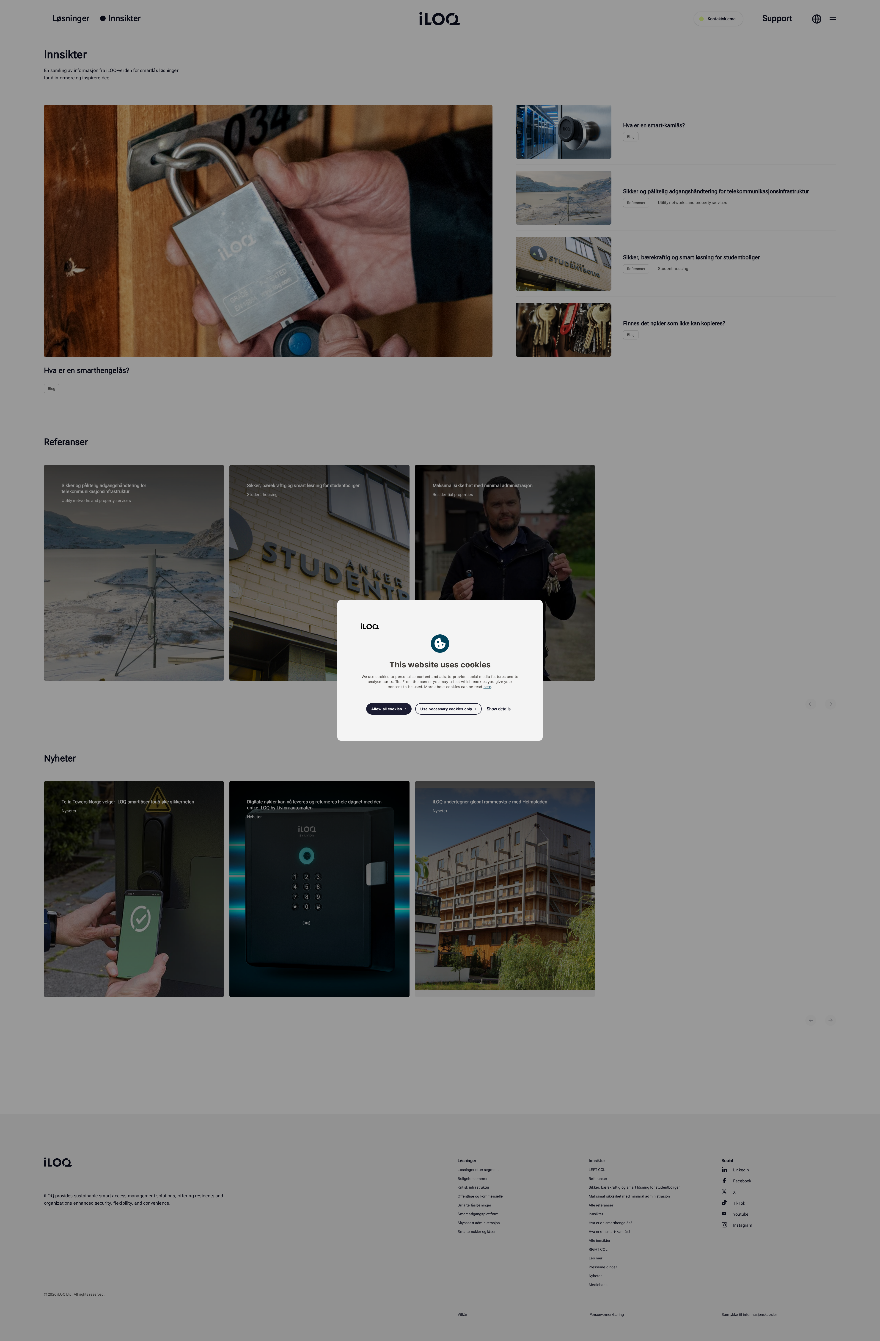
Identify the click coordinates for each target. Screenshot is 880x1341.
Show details (499, 709)
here (487, 687)
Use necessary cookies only (446, 709)
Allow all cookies (386, 709)
